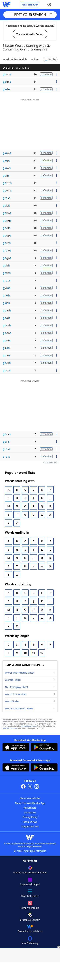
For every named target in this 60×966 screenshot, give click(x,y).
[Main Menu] (56, 4)
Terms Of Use (30, 821)
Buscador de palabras (30, 931)
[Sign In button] (49, 4)
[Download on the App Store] (15, 747)
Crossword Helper (30, 884)
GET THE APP (30, 4)
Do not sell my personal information (30, 850)
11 (33, 653)
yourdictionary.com (29, 726)
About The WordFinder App (30, 803)
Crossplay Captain (30, 919)
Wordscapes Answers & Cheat (30, 872)
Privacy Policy (30, 817)
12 (41, 653)
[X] (30, 787)
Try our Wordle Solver (30, 34)
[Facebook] (23, 787)
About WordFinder (30, 798)
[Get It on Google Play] (44, 747)
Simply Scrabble (30, 907)
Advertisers (30, 807)
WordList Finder (30, 896)
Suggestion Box (30, 826)
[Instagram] (36, 787)
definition (46, 74)
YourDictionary (30, 943)
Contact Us (30, 812)
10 (25, 653)
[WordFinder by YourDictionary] (6, 4)
